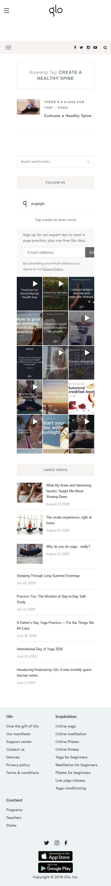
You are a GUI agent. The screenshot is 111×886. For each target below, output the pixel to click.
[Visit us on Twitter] (47, 843)
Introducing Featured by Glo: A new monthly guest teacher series (54, 672)
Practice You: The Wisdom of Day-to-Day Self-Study (51, 599)
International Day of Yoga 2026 (40, 649)
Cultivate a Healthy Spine (68, 116)
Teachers (13, 817)
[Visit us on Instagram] (57, 843)
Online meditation (71, 734)
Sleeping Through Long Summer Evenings (48, 576)
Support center (19, 741)
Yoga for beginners (72, 757)
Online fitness (67, 749)
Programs (14, 809)
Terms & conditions (22, 772)
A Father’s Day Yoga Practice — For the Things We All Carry (55, 625)
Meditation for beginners (77, 765)
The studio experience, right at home (69, 520)
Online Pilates (67, 741)
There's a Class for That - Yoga (64, 104)
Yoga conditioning (71, 788)
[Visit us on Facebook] (66, 843)
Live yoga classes (70, 780)
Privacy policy (18, 765)
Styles (11, 825)
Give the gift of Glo (22, 726)
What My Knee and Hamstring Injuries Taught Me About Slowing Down (68, 491)
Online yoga (66, 726)
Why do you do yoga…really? (68, 546)
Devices (13, 757)
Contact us (15, 749)
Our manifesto (18, 734)
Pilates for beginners (73, 772)
